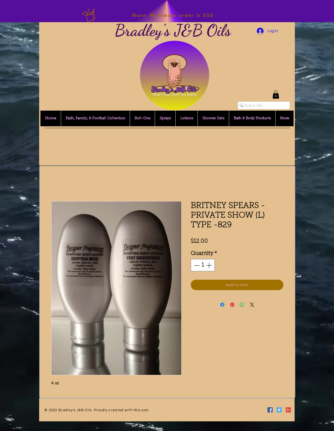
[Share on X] (252, 305)
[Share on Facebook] (222, 305)
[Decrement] (196, 266)
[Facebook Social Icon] (270, 410)
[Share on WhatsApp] (242, 305)
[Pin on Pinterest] (232, 305)
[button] (275, 95)
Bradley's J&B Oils (173, 30)
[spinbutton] (203, 266)
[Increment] (209, 266)
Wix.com (141, 410)
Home (56, 183)
